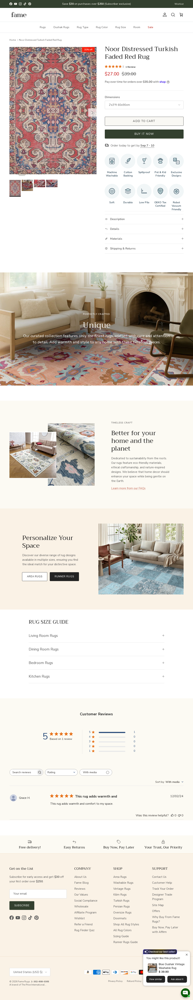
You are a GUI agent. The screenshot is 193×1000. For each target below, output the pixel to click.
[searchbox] (23, 772)
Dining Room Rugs (44, 649)
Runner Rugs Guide (125, 942)
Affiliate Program (85, 912)
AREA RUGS (34, 576)
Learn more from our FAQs (128, 488)
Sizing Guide (121, 936)
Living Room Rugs (43, 635)
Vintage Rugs (122, 889)
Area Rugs (120, 877)
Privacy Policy (115, 981)
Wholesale (81, 906)
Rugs (43, 27)
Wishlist (179, 3)
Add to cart (144, 121)
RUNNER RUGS (64, 576)
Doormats (119, 918)
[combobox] (61, 772)
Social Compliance (85, 901)
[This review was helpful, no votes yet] (172, 815)
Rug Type (82, 27)
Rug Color (102, 27)
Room (136, 27)
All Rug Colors (122, 930)
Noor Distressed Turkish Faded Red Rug (40, 39)
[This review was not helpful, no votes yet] (179, 815)
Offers (156, 911)
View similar (155, 979)
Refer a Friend (83, 924)
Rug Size (120, 27)
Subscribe (21, 905)
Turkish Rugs (121, 901)
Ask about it (177, 979)
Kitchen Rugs (39, 676)
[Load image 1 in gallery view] (52, 110)
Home (12, 39)
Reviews (79, 889)
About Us (80, 877)
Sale (150, 27)
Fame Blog (81, 883)
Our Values (81, 894)
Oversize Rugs (122, 912)
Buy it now (144, 134)
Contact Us (159, 877)
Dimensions (112, 97)
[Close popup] (187, 954)
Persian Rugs (121, 906)
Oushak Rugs (61, 27)
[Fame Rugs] (18, 15)
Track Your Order (163, 889)
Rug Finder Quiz (84, 930)
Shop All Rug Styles (126, 924)
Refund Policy (134, 981)
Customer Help (162, 883)
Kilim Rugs (120, 894)
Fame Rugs (24, 981)
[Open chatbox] (185, 992)
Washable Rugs (123, 883)
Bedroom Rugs (41, 662)
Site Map (158, 905)
